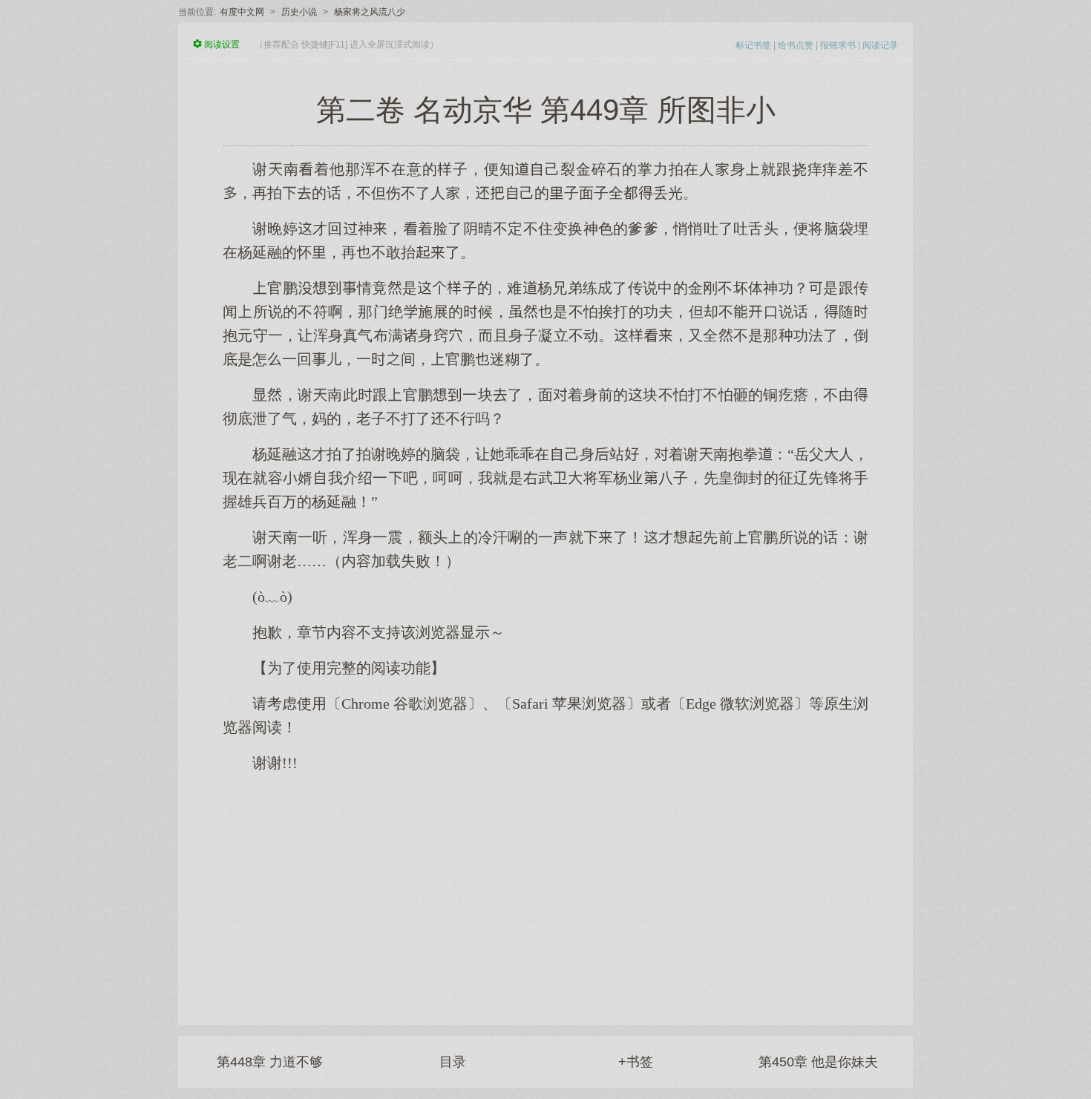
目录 (452, 1061)
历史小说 (299, 12)
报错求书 (838, 45)
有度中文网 (242, 12)
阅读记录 (880, 45)
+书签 (635, 1061)
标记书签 (753, 45)
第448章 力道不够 (270, 1061)
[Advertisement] (545, 891)
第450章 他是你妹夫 (818, 1061)
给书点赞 (795, 45)
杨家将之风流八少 (369, 12)
